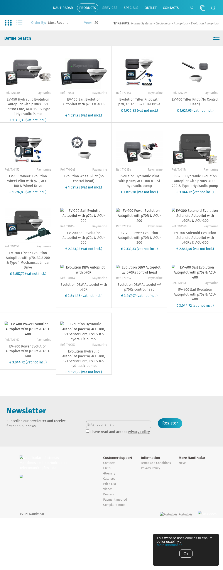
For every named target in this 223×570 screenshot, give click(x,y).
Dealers (108, 494)
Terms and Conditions (156, 463)
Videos (108, 489)
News (182, 463)
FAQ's (107, 468)
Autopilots (181, 23)
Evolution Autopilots (205, 23)
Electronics (163, 23)
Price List (109, 484)
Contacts (171, 7)
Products (87, 7)
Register (170, 423)
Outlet (151, 7)
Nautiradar (63, 7)
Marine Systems (141, 23)
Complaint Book (114, 505)
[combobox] (64, 23)
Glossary (109, 473)
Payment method (115, 499)
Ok (186, 553)
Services (109, 7)
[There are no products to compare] (202, 7)
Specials (131, 7)
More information (169, 545)
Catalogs (109, 478)
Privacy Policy (139, 431)
